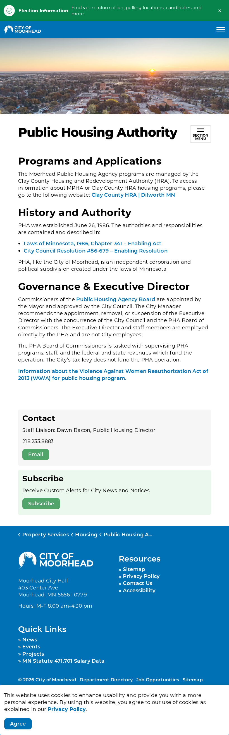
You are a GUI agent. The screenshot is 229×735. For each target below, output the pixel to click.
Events (31, 646)
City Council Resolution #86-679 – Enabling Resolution (96, 250)
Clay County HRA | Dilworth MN (133, 194)
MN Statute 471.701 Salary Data (63, 660)
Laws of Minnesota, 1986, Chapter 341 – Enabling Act (92, 243)
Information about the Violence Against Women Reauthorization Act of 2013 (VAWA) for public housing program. (113, 374)
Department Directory (106, 679)
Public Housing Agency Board (115, 299)
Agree (18, 723)
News (29, 639)
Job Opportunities (157, 679)
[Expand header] (220, 29)
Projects (33, 653)
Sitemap (134, 569)
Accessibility (139, 590)
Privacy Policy (67, 709)
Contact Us (137, 583)
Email (35, 454)
